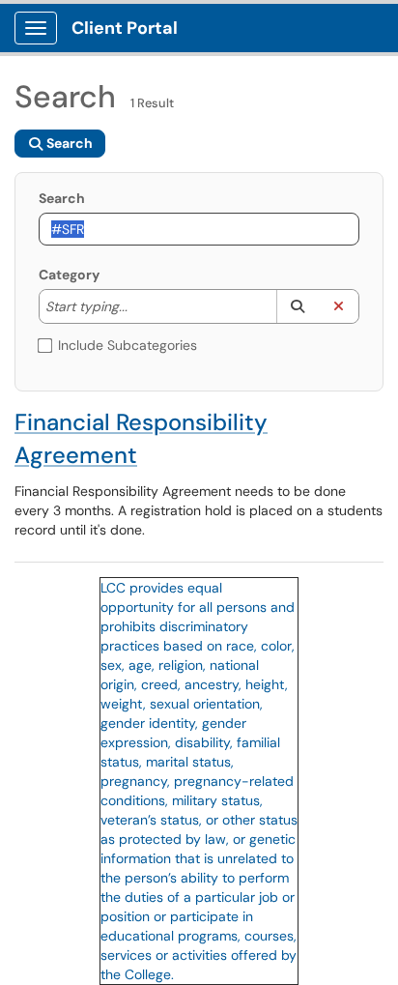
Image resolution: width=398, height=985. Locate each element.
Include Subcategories (127, 345)
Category (69, 274)
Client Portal (124, 28)
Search (62, 198)
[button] (297, 306)
